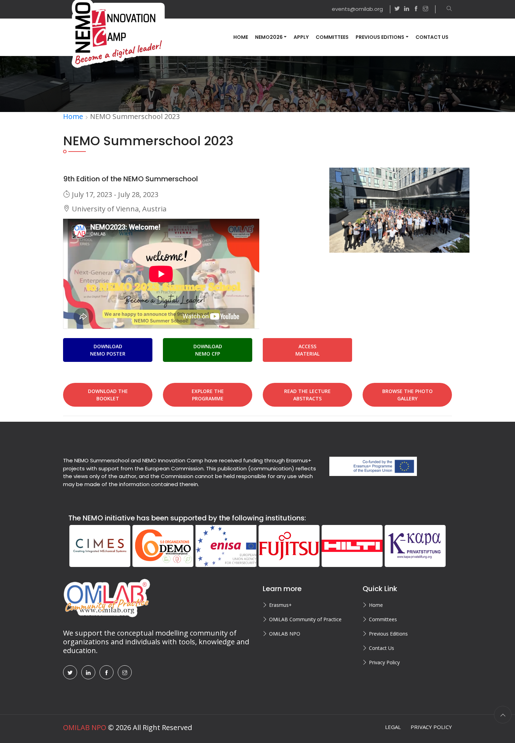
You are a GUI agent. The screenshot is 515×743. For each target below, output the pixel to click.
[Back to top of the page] (502, 714)
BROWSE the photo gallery (407, 395)
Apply (301, 37)
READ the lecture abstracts (307, 395)
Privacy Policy (384, 662)
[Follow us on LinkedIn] (406, 9)
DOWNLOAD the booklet (108, 395)
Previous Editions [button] (380, 37)
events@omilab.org (357, 9)
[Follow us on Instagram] (429, 9)
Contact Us (432, 37)
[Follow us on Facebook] (416, 9)
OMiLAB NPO (284, 633)
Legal (393, 726)
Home (240, 37)
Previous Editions (388, 633)
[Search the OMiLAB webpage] (446, 9)
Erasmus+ (280, 605)
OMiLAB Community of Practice (305, 619)
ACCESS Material (307, 350)
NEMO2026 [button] (269, 37)
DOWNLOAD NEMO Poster (107, 350)
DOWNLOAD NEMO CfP (207, 350)
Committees (332, 37)
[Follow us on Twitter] (397, 9)
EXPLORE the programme (208, 395)
